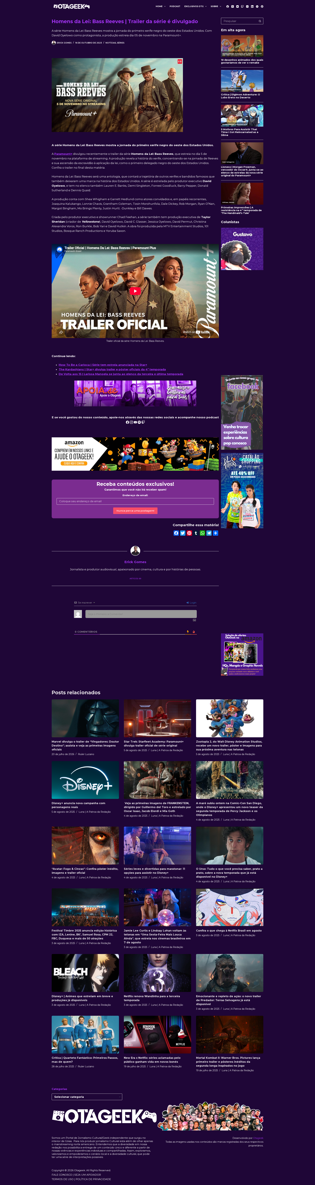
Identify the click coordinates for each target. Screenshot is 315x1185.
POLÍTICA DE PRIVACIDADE (93, 1179)
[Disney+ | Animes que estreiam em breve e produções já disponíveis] (85, 973)
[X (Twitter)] (232, 6)
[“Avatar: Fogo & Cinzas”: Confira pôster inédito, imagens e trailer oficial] (85, 846)
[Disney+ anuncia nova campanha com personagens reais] (85, 780)
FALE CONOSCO (62, 1174)
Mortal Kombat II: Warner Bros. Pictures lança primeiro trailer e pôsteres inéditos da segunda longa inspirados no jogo (228, 1061)
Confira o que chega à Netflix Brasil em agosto (229, 930)
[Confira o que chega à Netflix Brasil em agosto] (229, 907)
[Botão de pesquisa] (260, 21)
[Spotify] (257, 6)
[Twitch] (242, 6)
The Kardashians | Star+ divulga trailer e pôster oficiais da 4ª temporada (112, 369)
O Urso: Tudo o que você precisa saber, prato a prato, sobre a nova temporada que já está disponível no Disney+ (229, 872)
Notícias (110, 43)
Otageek (258, 1138)
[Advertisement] (242, 322)
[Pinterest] (262, 6)
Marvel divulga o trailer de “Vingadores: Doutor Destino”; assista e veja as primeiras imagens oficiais (85, 745)
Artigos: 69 (135, 578)
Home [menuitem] (159, 6)
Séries (120, 43)
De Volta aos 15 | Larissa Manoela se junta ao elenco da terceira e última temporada (121, 374)
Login (192, 602)
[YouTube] (237, 6)
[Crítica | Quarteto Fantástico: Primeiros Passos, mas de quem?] (85, 1035)
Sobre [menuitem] (214, 6)
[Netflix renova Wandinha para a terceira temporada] (157, 973)
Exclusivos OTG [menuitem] (194, 6)
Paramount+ (63, 153)
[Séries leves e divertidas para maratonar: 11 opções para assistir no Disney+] (157, 846)
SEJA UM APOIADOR (87, 1174)
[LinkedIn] (252, 6)
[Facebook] (227, 6)
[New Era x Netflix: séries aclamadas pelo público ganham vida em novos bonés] (157, 1035)
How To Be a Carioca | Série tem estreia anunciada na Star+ (103, 364)
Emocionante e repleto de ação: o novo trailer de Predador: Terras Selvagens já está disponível (228, 1000)
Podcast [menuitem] (175, 6)
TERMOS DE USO (63, 1179)
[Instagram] (247, 6)
